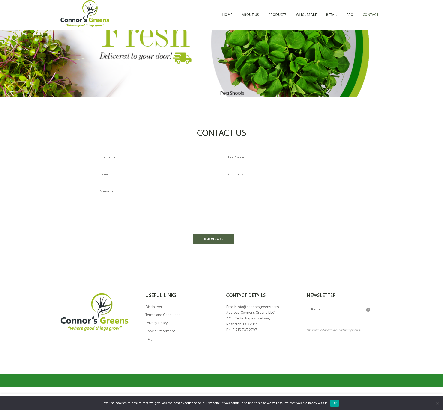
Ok (334, 403)
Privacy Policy (156, 323)
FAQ (149, 339)
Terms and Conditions (162, 315)
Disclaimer (153, 307)
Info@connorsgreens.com (258, 307)
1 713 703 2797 (244, 330)
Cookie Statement (160, 331)
